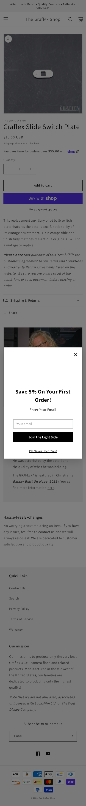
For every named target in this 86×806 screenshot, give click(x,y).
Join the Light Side (43, 437)
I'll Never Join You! (43, 451)
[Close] (76, 355)
